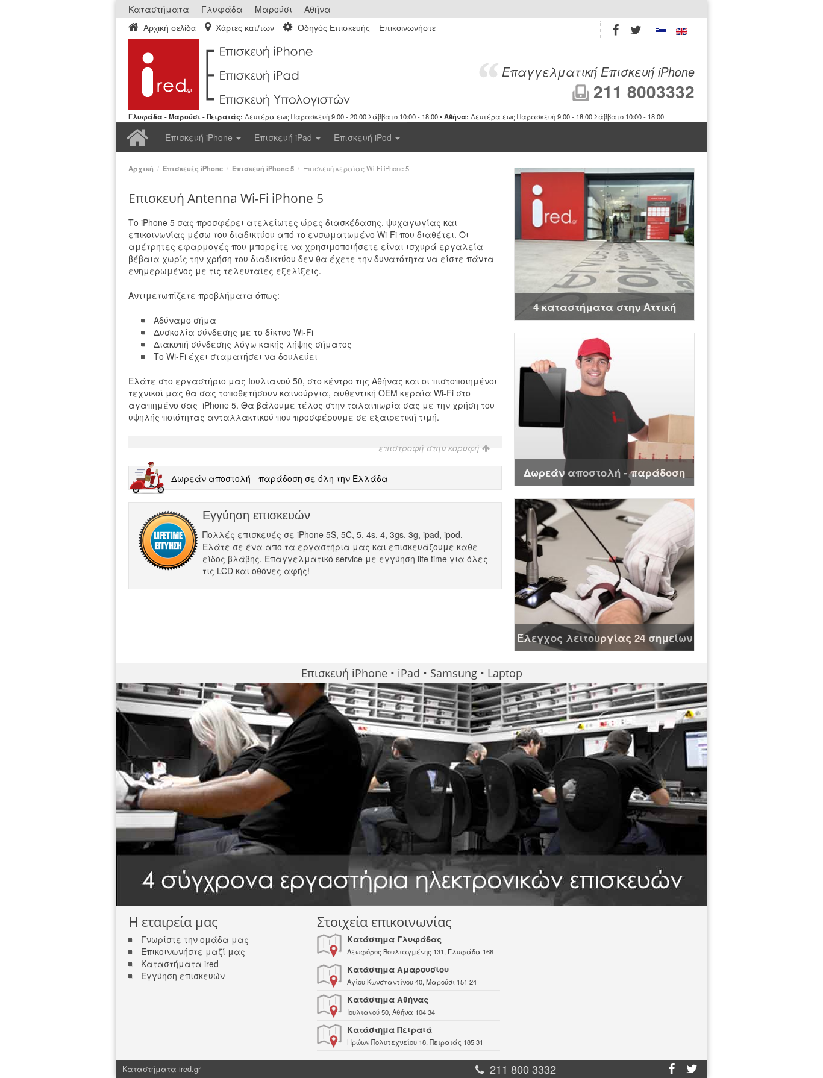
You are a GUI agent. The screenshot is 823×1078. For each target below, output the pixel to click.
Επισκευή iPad (284, 137)
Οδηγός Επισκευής (334, 28)
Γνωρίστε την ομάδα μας (195, 939)
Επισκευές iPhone (193, 168)
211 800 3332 (523, 1069)
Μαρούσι (273, 9)
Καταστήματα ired (180, 963)
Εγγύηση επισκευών (183, 976)
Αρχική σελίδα (169, 28)
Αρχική (137, 137)
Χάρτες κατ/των (245, 28)
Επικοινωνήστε (407, 28)
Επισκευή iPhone (200, 137)
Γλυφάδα (222, 9)
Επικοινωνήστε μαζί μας (193, 951)
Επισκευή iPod (364, 137)
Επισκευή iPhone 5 (263, 168)
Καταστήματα (158, 9)
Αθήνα (317, 9)
